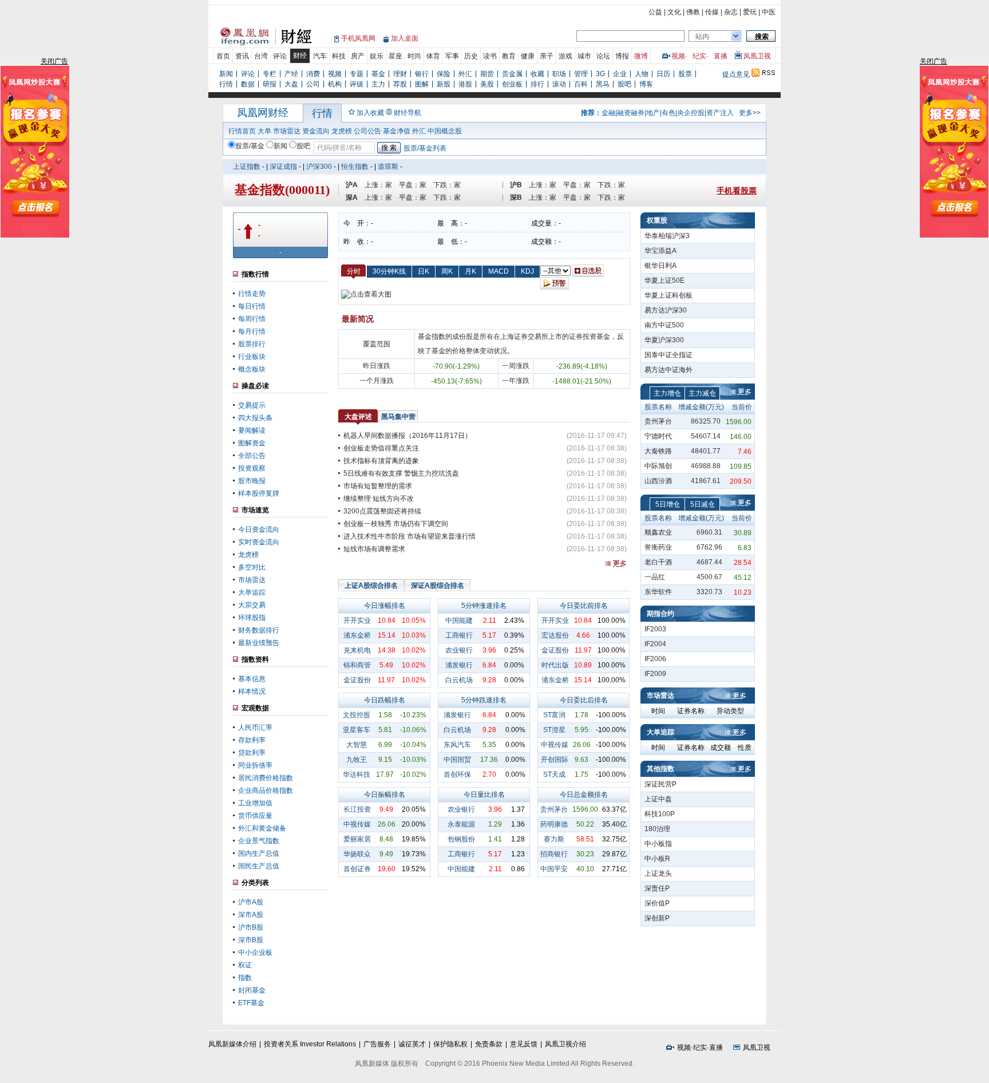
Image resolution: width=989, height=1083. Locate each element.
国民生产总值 (258, 866)
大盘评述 (358, 417)
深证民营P (660, 784)
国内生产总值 (258, 853)
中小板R (657, 859)
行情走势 (252, 294)
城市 (584, 56)
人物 (641, 74)
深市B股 (250, 940)
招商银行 (554, 854)
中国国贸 (457, 760)
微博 (641, 56)
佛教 (693, 12)
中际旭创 (658, 466)
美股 (487, 84)
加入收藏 (370, 113)
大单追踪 (252, 592)
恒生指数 (355, 167)
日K (423, 271)
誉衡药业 (658, 547)
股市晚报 (252, 481)
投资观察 (252, 468)
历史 (471, 56)
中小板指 (658, 844)
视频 (678, 56)
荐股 (400, 84)
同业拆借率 (255, 765)
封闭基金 (252, 990)
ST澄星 (554, 730)
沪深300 (319, 167)
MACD (498, 271)
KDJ (527, 271)
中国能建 (459, 620)
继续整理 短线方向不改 (378, 499)
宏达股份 (555, 635)
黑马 (603, 84)
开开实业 (357, 620)
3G (600, 74)
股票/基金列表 (424, 148)
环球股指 (252, 618)
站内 (702, 37)
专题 (356, 74)
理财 (400, 74)
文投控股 (356, 715)
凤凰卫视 (757, 56)
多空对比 (252, 567)
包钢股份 (461, 839)
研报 (269, 84)
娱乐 (376, 56)
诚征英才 (412, 1044)
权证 (245, 965)
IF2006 (655, 659)
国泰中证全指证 (668, 355)
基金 (378, 74)
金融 (608, 113)
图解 (422, 84)
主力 (378, 84)
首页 (223, 56)
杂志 (731, 12)
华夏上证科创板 (668, 295)
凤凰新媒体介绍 (232, 1044)
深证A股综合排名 (437, 586)
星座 (395, 56)
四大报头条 (255, 418)
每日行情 (252, 306)
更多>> (750, 113)
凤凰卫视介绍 (565, 1044)
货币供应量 (255, 816)
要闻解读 (252, 430)
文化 (674, 12)
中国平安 (554, 869)
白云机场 (459, 680)
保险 (443, 74)
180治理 (657, 829)
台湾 (261, 56)
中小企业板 (255, 952)
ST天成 (554, 774)
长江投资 (357, 809)
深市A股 (250, 915)
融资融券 (630, 113)
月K (470, 271)
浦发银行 (459, 665)
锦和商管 (357, 665)
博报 (622, 56)
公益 (655, 12)
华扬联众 (357, 854)
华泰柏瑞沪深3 (667, 236)
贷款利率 (252, 753)
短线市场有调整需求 (374, 549)
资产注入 (720, 113)
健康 (528, 56)
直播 (720, 56)
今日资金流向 (258, 529)
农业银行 (459, 650)
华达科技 (356, 774)
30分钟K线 (389, 271)
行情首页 (242, 131)
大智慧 (356, 745)
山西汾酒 (658, 481)
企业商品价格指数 (265, 790)
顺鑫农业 (658, 532)
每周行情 (252, 319)
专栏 (269, 74)
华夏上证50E (664, 280)
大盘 (291, 84)
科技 (339, 56)
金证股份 (357, 680)
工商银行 (459, 635)
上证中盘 (658, 799)
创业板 (512, 84)
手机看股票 (737, 191)
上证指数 (246, 167)
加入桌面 (404, 38)
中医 (769, 12)
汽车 (320, 56)
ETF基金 (251, 1003)
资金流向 (316, 131)
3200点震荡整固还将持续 (382, 511)
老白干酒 (658, 562)
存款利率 (252, 740)
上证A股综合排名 (371, 586)
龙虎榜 (341, 131)
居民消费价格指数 (265, 778)
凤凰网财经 (262, 112)
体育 (433, 56)
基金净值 (396, 131)
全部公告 (252, 456)
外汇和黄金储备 (262, 828)
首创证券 (357, 869)
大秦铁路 (658, 451)
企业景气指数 (258, 841)
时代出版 (555, 665)
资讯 (242, 56)
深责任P (657, 888)
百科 (581, 84)
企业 (620, 74)
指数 (245, 978)
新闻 (226, 74)
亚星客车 (356, 730)
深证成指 (283, 167)
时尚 (414, 56)
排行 (537, 84)
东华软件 (658, 592)
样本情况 (252, 691)
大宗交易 (252, 605)
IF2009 (655, 674)
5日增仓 (667, 504)
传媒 (712, 12)
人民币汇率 (255, 728)
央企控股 (691, 113)
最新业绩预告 (258, 643)
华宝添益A (660, 251)
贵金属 (512, 74)
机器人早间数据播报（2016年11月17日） (407, 436)
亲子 (546, 56)
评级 (356, 84)
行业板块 (252, 357)
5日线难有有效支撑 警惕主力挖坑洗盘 (401, 473)
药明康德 (554, 824)
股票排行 (252, 344)
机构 (335, 84)
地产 (653, 113)
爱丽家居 (357, 839)
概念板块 (252, 369)
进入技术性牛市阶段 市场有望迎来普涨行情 (409, 536)
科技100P (659, 814)
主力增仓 (667, 393)
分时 (354, 271)
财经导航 (407, 113)
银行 (422, 74)
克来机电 (357, 650)
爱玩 (750, 12)
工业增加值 (255, 803)
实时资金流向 (258, 542)
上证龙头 (658, 873)
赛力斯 (554, 839)
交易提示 (252, 405)
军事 (452, 56)
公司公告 (367, 131)
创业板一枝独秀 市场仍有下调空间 (395, 524)
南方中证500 (664, 325)
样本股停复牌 (258, 493)
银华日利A (660, 266)
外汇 (465, 74)
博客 (646, 84)
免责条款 (489, 1044)
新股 (443, 84)
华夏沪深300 (664, 340)
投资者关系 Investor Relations (310, 1044)
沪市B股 (250, 927)
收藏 (537, 74)
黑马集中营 (398, 417)
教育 (509, 56)
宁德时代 (658, 436)
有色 (668, 113)
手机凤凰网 (358, 38)
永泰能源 (461, 824)
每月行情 (252, 331)
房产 (358, 56)
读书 (490, 56)
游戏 (565, 56)
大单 (264, 131)
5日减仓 (702, 504)
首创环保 (457, 774)
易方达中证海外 (668, 370)
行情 (226, 84)
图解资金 (252, 443)
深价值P (657, 903)
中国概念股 (445, 131)
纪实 (699, 56)
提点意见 (736, 74)
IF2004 (655, 644)
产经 (291, 74)
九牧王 (356, 760)
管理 (581, 74)
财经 (300, 56)
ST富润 (554, 715)
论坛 (603, 56)
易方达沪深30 (665, 310)
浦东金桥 (357, 635)
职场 (559, 74)
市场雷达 (286, 131)
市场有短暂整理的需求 (377, 486)
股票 (685, 74)
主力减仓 (702, 393)
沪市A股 (250, 902)
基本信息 (252, 679)
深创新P (657, 918)
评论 (280, 56)
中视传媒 (554, 745)
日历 (663, 74)
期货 (487, 74)
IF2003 (655, 629)
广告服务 (377, 1044)
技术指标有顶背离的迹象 (381, 461)
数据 (248, 84)
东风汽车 (457, 745)
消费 (313, 74)
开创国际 (554, 760)
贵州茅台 (554, 809)
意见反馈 (523, 1044)
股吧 (624, 84)
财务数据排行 (258, 630)
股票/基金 (249, 146)
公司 (313, 84)
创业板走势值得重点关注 (381, 448)
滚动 (559, 84)
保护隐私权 (450, 1044)
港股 (465, 84)
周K (447, 271)
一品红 (654, 577)
